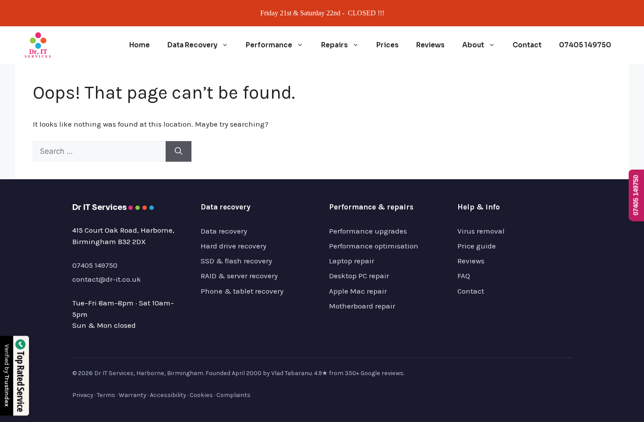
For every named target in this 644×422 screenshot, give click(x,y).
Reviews (430, 45)
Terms (106, 395)
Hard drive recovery (233, 245)
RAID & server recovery (239, 275)
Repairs (334, 45)
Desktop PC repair (359, 275)
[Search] (178, 151)
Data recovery (224, 231)
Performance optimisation (373, 245)
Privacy (82, 395)
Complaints (233, 395)
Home (139, 45)
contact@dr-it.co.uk (106, 279)
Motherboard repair (362, 305)
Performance (269, 45)
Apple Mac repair (358, 291)
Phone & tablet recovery (242, 291)
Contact (527, 45)
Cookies (201, 395)
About (473, 45)
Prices (387, 45)
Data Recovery (192, 45)
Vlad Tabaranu (291, 373)
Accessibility (168, 395)
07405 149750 (585, 45)
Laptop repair (351, 260)
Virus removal (481, 231)
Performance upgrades (368, 231)
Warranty (132, 395)
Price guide (476, 245)
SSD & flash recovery (236, 260)
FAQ (463, 275)
